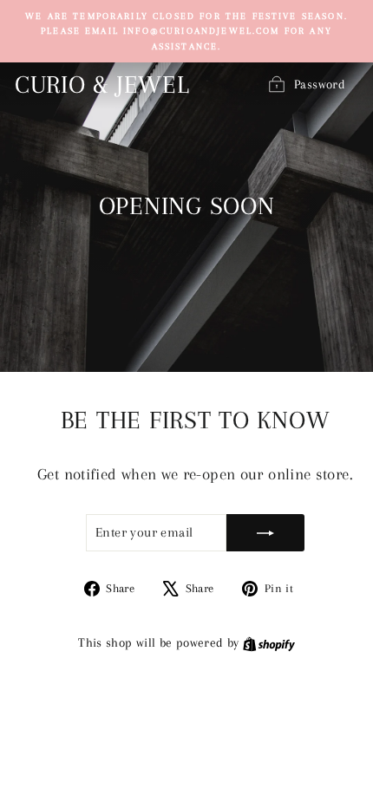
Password (319, 84)
